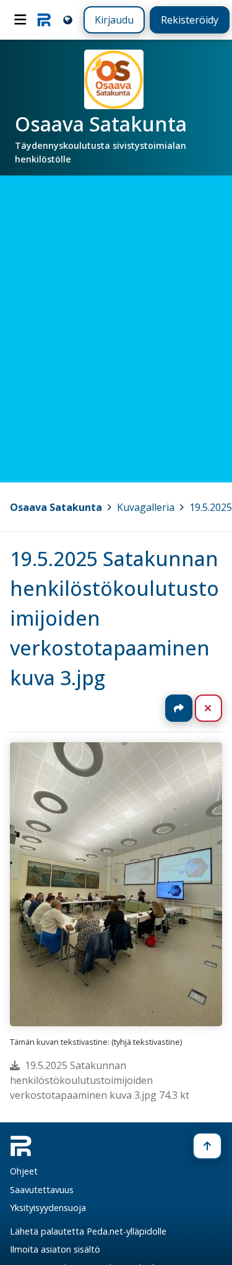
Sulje (218, 708)
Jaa (178, 708)
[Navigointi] (20, 19)
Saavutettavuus (42, 1190)
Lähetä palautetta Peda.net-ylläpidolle (88, 1231)
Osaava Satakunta (56, 507)
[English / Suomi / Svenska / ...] (68, 19)
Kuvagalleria (145, 507)
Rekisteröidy (189, 20)
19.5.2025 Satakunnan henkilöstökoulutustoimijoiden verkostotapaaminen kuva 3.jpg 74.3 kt (99, 1080)
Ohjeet (24, 1171)
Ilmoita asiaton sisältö (55, 1249)
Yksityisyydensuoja (48, 1208)
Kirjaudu (114, 20)
